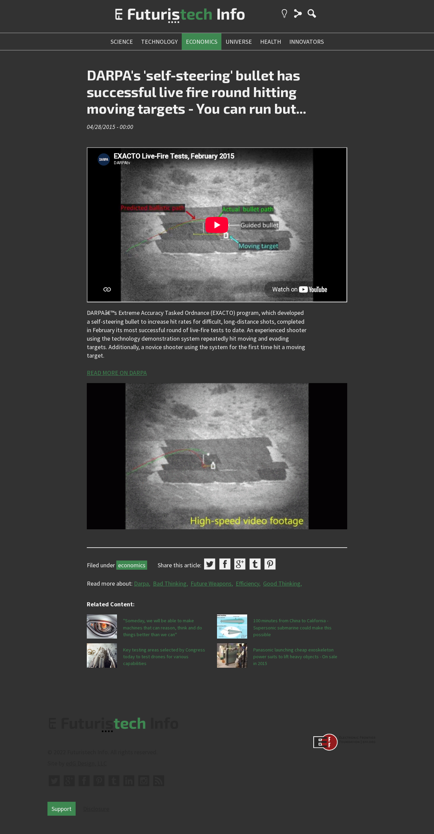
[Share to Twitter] (210, 564)
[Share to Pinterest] (270, 564)
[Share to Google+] (240, 564)
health (270, 41)
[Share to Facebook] (225, 564)
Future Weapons (211, 583)
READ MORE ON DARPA (117, 373)
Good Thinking (281, 583)
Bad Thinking (169, 583)
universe (238, 41)
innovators (306, 41)
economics (201, 41)
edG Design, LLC (86, 763)
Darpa (141, 583)
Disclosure (96, 809)
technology (159, 41)
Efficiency (247, 583)
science (122, 41)
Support (62, 809)
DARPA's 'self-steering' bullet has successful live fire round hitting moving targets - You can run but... (196, 91)
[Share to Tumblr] (255, 564)
